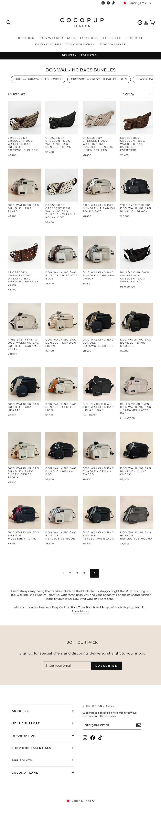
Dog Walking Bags (57, 37)
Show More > (81, 611)
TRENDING (26, 37)
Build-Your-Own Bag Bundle (38, 79)
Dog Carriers (113, 44)
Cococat (135, 37)
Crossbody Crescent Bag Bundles (99, 79)
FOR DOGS (89, 37)
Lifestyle (113, 37)
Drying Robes (48, 44)
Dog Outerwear (80, 44)
